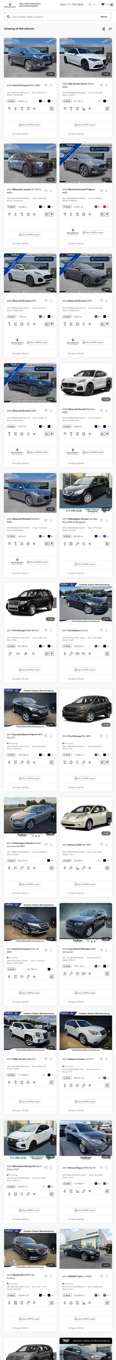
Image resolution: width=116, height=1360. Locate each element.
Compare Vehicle (20, 133)
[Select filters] (104, 28)
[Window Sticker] (52, 214)
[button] (53, 57)
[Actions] (51, 85)
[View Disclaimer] (34, 108)
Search (104, 16)
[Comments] (52, 109)
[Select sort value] (109, 28)
